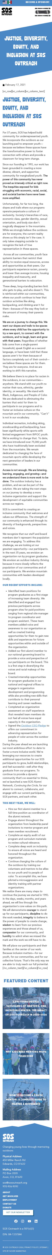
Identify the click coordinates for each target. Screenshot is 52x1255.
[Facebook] (16, 1221)
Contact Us (9, 1204)
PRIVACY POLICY (31, 1247)
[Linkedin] (36, 1221)
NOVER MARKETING (17, 1251)
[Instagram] (23, 1221)
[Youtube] (29, 1221)
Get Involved (10, 1196)
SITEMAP (43, 1247)
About (6, 1192)
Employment (10, 1200)
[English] (5, 2)
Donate (7, 1207)
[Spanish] (9, 2)
